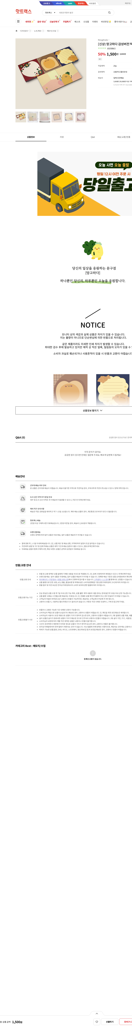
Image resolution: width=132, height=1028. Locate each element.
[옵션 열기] (96, 1013)
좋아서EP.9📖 (120, 21)
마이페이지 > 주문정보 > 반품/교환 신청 (54, 579)
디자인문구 (24, 31)
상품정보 (31, 136)
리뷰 (62, 136)
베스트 (77, 21)
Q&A (93, 136)
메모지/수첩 (51, 31)
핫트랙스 (48, 12)
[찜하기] (96, 1021)
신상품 (86, 21)
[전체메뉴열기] (18, 21)
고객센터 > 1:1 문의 (101, 579)
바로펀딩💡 (106, 21)
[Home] (16, 31)
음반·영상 (41, 21)
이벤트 (95, 21)
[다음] (87, 75)
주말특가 (67, 21)
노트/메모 (37, 31)
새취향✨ (29, 21)
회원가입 (128, 3)
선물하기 (110, 1021)
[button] (107, 48)
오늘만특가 (54, 21)
